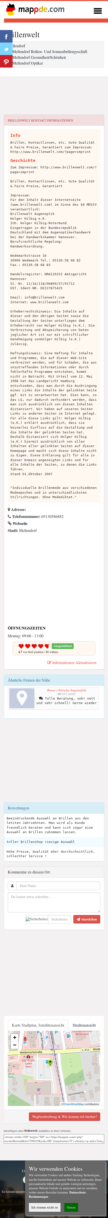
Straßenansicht (84, 1025)
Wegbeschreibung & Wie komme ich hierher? (64, 1116)
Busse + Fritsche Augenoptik (66, 690)
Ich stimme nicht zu (44, 1207)
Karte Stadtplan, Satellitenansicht (38, 1025)
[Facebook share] (6, 36)
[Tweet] (6, 49)
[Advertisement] (54, 96)
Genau (71, 1207)
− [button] (14, 1045)
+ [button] (14, 1037)
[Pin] (6, 61)
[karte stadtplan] (34, 9)
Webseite (20, 523)
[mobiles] (97, 10)
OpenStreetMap (74, 1104)
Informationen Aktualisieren (73, 662)
